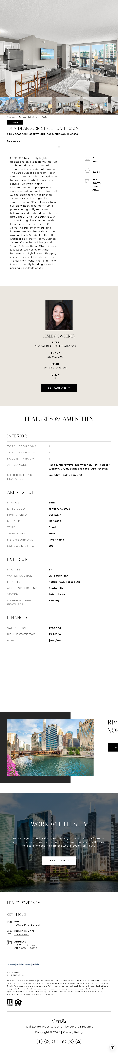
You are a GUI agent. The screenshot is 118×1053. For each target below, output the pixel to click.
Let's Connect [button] (59, 860)
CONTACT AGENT (59, 388)
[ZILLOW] (78, 1041)
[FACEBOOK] (39, 1041)
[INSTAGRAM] (47, 1041)
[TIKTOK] (63, 1041)
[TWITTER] (71, 1041)
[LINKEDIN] (55, 1041)
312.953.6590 (55, 357)
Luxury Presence (81, 1026)
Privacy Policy (73, 1032)
